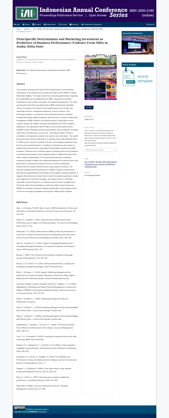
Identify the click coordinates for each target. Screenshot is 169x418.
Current (63, 24)
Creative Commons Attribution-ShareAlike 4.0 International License (75, 409)
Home (27, 24)
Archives (75, 24)
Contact (37, 24)
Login (17, 24)
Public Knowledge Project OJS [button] (59, 412)
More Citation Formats (94, 150)
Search (151, 24)
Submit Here (50, 24)
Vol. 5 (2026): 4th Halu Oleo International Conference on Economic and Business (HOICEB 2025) (68, 29)
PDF (90, 107)
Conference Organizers (92, 24)
